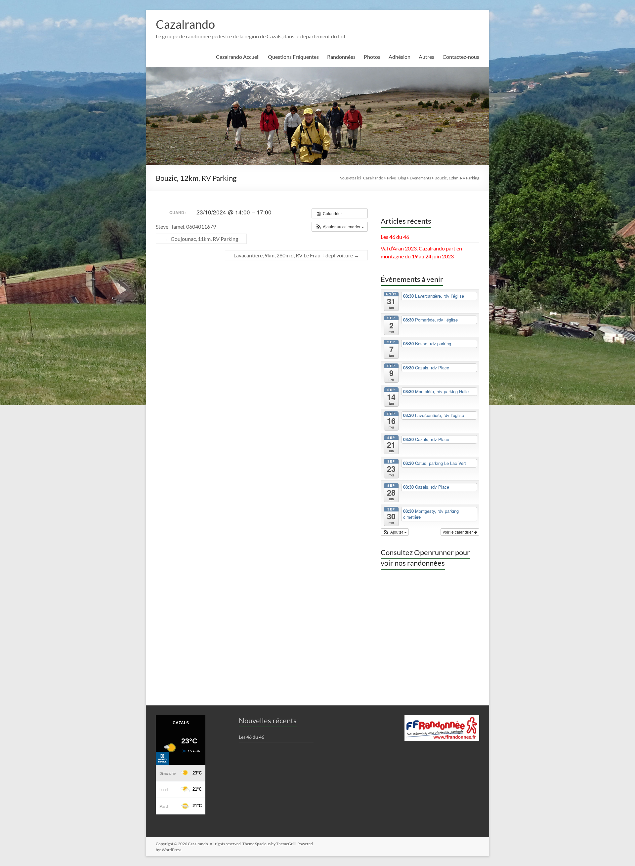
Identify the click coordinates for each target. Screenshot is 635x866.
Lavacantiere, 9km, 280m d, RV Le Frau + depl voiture (296, 255)
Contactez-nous (461, 57)
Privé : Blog (396, 177)
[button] (339, 226)
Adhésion (399, 57)
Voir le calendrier (458, 532)
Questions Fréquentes (293, 57)
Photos (372, 57)
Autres (426, 57)
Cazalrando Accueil (238, 57)
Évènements (420, 177)
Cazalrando (185, 24)
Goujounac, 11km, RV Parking (201, 239)
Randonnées (341, 57)
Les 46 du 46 (395, 237)
